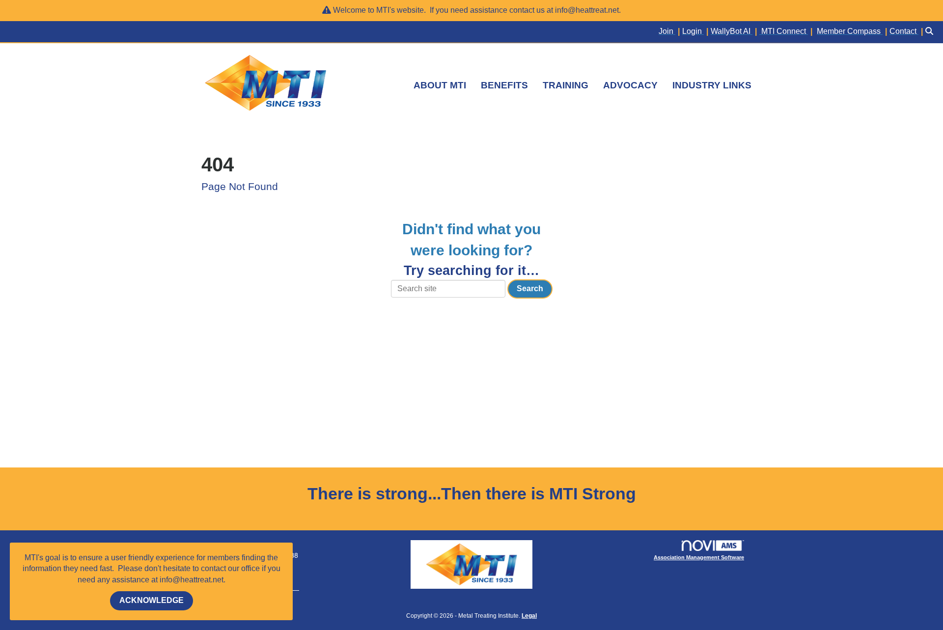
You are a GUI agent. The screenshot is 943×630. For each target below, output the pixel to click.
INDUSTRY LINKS (711, 85)
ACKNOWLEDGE (151, 600)
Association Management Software (699, 557)
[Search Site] (930, 31)
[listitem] (670, 31)
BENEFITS (504, 85)
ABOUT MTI (440, 85)
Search (530, 288)
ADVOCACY (630, 85)
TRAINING (565, 85)
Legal (529, 615)
